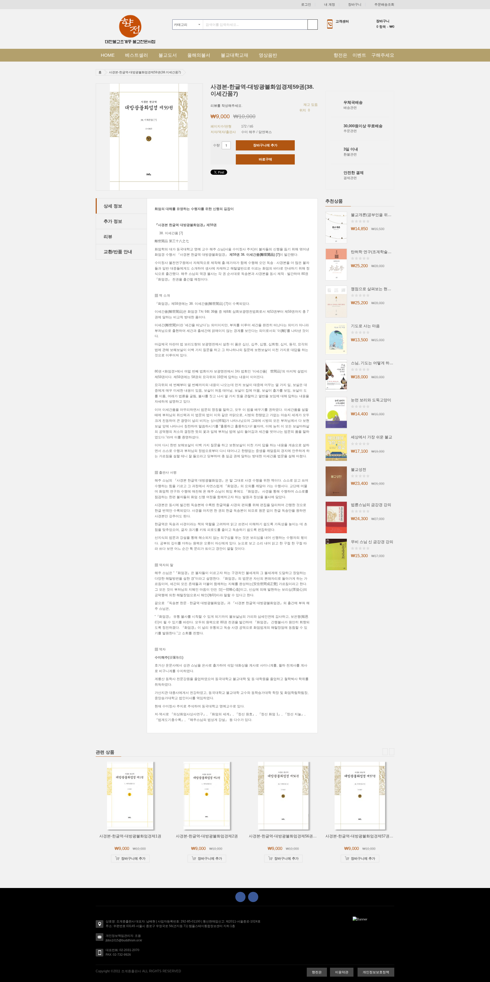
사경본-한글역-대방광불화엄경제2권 (207, 836)
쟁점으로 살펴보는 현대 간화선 (372, 289)
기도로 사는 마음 (365, 326)
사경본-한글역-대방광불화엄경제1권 (130, 836)
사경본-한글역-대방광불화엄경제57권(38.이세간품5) (369, 836)
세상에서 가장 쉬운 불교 (371, 437)
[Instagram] (253, 897)
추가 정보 (113, 221)
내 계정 (329, 4)
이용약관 (341, 972)
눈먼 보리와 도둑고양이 (371, 400)
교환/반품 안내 (118, 251)
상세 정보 (113, 205)
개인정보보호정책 (376, 972)
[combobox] (245, 24)
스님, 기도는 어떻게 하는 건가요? (372, 363)
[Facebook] (240, 897)
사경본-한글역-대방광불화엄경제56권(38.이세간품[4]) (294, 836)
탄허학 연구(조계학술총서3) (372, 252)
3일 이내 (351, 149)
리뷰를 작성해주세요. (226, 106)
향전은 (340, 55)
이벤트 (359, 55)
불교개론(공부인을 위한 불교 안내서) (372, 215)
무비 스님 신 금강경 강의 (372, 542)
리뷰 (108, 236)
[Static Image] (359, 919)
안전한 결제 (354, 172)
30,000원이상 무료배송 (363, 126)
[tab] (121, 206)
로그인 (306, 4)
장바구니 (354, 4)
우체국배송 (353, 102)
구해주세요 (382, 55)
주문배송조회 (384, 4)
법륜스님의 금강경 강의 (371, 504)
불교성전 (358, 469)
